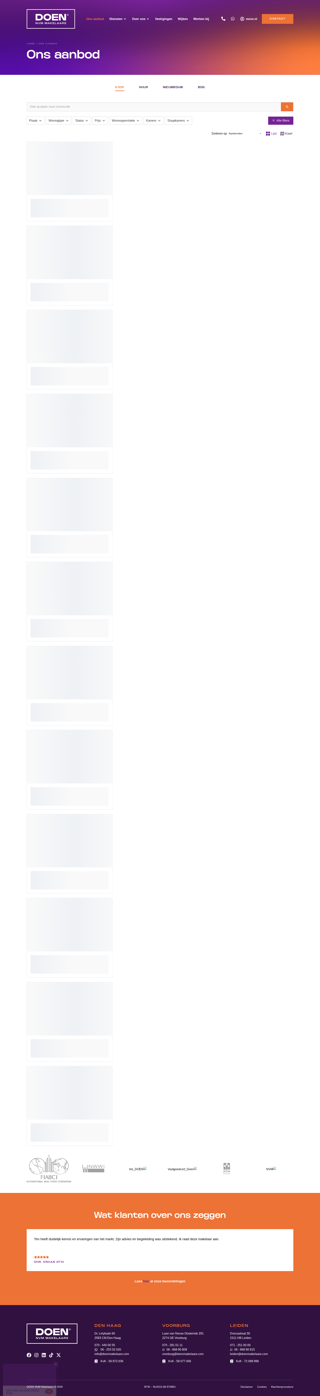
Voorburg (176, 1326)
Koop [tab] (119, 87)
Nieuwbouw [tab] (173, 87)
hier (146, 1281)
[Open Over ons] (147, 19)
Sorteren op (219, 133)
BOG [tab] (201, 87)
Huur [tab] (143, 87)
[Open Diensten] (124, 19)
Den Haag (107, 1326)
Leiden (239, 1326)
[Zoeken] (287, 106)
